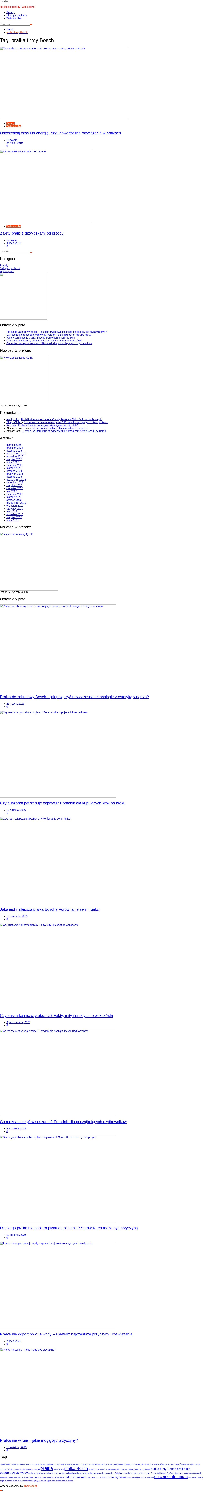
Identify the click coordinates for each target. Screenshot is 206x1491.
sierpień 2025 (14, 459)
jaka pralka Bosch (148, 1464)
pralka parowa (93, 1473)
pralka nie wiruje (80, 1473)
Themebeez (30, 1486)
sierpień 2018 (14, 517)
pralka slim (103, 1473)
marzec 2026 (13, 445)
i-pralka (4, 1)
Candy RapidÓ (17, 1464)
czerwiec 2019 (14, 508)
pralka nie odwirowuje (36, 1473)
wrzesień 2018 (14, 514)
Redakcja (11, 140)
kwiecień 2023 (14, 482)
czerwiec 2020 (14, 488)
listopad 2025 (14, 450)
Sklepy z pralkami (16, 15)
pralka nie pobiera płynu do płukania (60, 1473)
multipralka (12, 419)
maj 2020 (11, 491)
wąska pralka (40, 1481)
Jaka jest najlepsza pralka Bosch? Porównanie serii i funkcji (40, 337)
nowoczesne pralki (20, 1469)
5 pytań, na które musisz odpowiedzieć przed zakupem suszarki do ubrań (64, 431)
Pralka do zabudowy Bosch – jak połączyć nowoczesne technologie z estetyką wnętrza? (56, 331)
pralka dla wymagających (109, 1469)
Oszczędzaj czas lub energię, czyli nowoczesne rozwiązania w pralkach (60, 133)
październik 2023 (16, 479)
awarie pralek (5, 1464)
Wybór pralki (13, 18)
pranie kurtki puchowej (55, 1477)
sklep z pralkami (76, 1477)
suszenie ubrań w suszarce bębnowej (20, 1481)
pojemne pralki (34, 1469)
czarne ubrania (73, 1464)
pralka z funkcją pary (116, 1473)
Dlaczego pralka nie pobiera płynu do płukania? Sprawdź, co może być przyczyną (69, 1228)
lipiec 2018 (12, 520)
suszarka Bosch (94, 1477)
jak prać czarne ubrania (164, 1464)
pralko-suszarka (39, 1477)
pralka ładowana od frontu (135, 1473)
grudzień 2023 (14, 473)
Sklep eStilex (14, 422)
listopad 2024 (14, 471)
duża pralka (135, 1464)
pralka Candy (94, 1469)
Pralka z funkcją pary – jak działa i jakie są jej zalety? (48, 425)
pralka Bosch (76, 1468)
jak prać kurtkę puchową (184, 1464)
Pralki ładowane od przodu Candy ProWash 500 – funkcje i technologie (61, 419)
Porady (10, 12)
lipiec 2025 (12, 462)
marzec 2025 (13, 468)
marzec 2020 (13, 497)
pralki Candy (151, 1473)
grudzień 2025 (14, 447)
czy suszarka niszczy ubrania (91, 1464)
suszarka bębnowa (114, 1477)
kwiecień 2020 (14, 494)
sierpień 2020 (14, 485)
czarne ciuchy (61, 1464)
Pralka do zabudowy (142, 1469)
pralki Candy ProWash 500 (167, 1473)
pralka (46, 1468)
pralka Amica (59, 1469)
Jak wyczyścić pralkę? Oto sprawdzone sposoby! (59, 428)
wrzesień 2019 (14, 505)
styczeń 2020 (14, 500)
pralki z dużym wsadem (187, 1473)
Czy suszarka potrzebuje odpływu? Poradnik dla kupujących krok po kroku (48, 334)
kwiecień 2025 (14, 465)
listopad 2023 (14, 476)
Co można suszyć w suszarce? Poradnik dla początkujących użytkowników (49, 343)
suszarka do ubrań (171, 1477)
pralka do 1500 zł (126, 1469)
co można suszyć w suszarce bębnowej (39, 1464)
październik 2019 (16, 502)
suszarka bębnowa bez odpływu (141, 1477)
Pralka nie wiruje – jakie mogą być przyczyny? (39, 1440)
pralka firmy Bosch (163, 1469)
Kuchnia (11, 425)
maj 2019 (11, 511)
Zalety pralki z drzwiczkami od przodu (32, 233)
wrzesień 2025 (14, 456)
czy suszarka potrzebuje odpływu (117, 1464)
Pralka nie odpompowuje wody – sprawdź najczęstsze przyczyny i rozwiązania (66, 1334)
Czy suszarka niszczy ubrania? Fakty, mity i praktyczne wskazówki (44, 340)
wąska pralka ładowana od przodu (60, 1481)
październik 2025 (16, 453)
